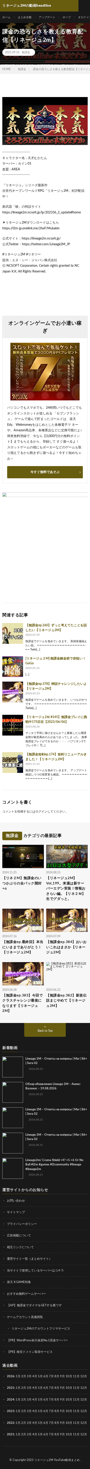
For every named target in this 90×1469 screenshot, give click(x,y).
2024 (10, 1399)
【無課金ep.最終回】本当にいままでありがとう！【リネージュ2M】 (22, 947)
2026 (10, 1376)
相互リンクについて (20, 1247)
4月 (34, 1376)
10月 (69, 1387)
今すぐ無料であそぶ (45, 472)
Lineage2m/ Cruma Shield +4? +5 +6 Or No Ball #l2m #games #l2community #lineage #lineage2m (54, 1165)
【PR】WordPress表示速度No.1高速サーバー (37, 1340)
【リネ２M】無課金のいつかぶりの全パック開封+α (22, 883)
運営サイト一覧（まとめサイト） (29, 1258)
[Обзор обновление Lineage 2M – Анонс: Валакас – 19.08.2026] (12, 1092)
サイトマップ (16, 1212)
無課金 (26, 52)
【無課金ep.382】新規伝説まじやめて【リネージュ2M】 (66, 1001)
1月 (18, 1376)
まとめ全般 (25, 17)
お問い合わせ (16, 1200)
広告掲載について (19, 1235)
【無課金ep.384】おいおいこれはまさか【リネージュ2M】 (66, 947)
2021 (10, 1434)
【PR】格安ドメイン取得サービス (30, 1352)
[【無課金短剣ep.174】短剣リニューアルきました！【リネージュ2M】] (12, 762)
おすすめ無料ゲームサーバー (26, 1293)
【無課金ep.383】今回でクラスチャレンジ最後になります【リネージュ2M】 (22, 1003)
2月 (23, 1376)
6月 (45, 1376)
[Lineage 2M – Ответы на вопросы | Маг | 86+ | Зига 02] (12, 1067)
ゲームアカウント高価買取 (25, 1317)
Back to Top (45, 1030)
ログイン (41, 811)
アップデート (47, 17)
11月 (76, 1387)
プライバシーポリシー (22, 1224)
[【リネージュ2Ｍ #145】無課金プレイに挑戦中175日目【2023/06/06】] (12, 725)
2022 (10, 1423)
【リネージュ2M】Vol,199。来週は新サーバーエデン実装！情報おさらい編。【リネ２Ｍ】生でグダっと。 (66, 888)
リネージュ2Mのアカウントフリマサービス (41, 1328)
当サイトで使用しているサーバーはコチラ (35, 1270)
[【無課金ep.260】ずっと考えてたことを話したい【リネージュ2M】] (12, 633)
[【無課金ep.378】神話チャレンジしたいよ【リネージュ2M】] (12, 692)
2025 (10, 1387)
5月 (40, 1376)
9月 (62, 1387)
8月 (56, 1376)
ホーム (6, 17)
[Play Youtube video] (45, 121)
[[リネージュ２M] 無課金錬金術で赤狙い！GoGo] (12, 666)
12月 (83, 1387)
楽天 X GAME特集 (19, 1282)
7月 (51, 1376)
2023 (10, 1411)
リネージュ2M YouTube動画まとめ (57, 1460)
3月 (29, 1376)
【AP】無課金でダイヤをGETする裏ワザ (34, 1305)
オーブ (67, 17)
